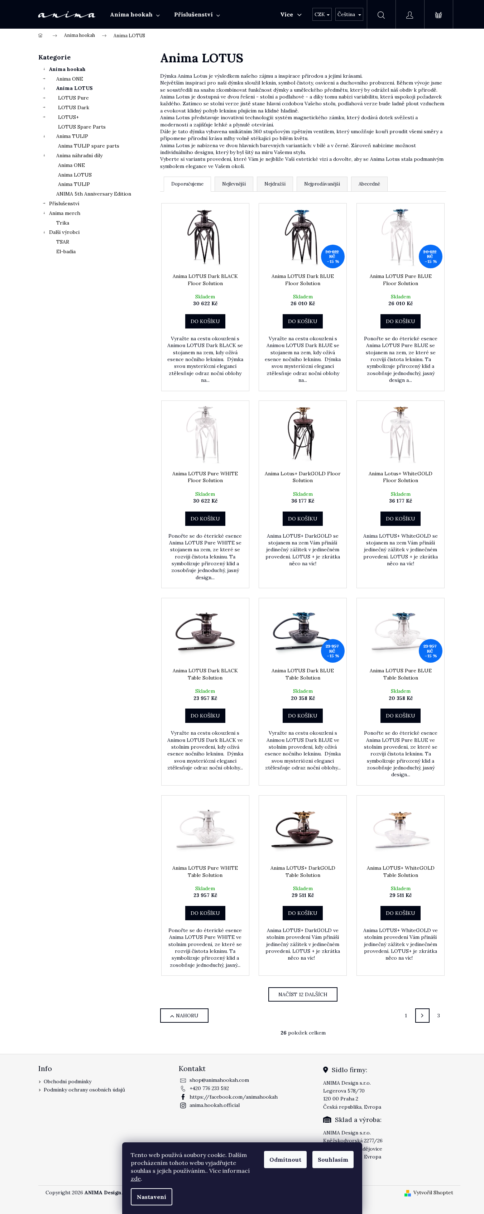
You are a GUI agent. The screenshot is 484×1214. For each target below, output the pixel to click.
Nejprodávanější (322, 184)
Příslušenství (64, 203)
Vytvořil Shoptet (433, 1192)
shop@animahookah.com (219, 1080)
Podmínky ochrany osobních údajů (84, 1089)
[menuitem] (135, 14)
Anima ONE (69, 79)
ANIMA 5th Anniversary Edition (93, 194)
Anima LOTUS (74, 88)
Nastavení (151, 1196)
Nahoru (187, 1015)
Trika (62, 223)
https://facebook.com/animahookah (234, 1097)
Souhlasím (333, 1159)
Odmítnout (285, 1159)
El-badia (66, 251)
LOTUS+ (68, 117)
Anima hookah (67, 69)
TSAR (62, 242)
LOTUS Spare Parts (82, 127)
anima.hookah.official (215, 1105)
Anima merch (64, 213)
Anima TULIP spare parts (88, 146)
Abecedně (369, 184)
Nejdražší (275, 184)
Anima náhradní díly (79, 155)
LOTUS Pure (73, 98)
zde (136, 1178)
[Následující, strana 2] (422, 1015)
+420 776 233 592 (209, 1088)
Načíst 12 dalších (302, 994)
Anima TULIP (72, 136)
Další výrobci (64, 232)
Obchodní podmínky (67, 1081)
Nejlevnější (234, 184)
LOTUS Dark (73, 107)
